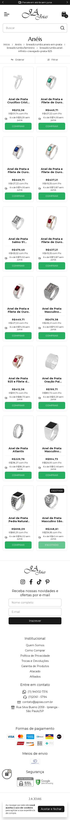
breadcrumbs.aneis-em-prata (44, 44)
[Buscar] (62, 27)
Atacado (35, 671)
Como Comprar (35, 650)
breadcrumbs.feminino (21, 47)
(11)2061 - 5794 (37, 697)
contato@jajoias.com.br (37, 702)
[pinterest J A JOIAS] (47, 582)
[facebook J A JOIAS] (31, 582)
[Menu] (7, 14)
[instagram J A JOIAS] (23, 582)
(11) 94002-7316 (38, 692)
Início (7, 44)
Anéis (18, 44)
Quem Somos (35, 645)
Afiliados (35, 676)
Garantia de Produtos (35, 666)
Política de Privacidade (35, 655)
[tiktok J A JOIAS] (39, 582)
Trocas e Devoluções (35, 661)
